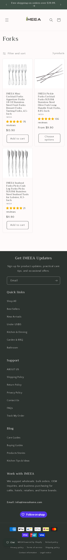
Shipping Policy (15, 377)
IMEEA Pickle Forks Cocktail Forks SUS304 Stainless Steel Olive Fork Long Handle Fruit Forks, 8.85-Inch (49, 102)
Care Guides (13, 437)
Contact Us (13, 400)
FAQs (10, 408)
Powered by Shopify (32, 542)
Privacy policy (17, 547)
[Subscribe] (56, 281)
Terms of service (34, 547)
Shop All (11, 301)
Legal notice (45, 553)
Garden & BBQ (15, 339)
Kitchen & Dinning (17, 332)
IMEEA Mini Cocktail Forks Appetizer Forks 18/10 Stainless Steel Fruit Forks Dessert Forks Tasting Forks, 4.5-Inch (17, 103)
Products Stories (16, 453)
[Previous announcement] (6, 4)
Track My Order (15, 415)
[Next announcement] (60, 4)
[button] (7, 20)
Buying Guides (15, 445)
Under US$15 (14, 324)
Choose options (49, 138)
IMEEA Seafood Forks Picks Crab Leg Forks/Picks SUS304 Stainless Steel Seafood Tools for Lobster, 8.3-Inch (17, 192)
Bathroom (12, 347)
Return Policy (14, 384)
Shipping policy (53, 547)
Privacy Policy (14, 392)
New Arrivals (14, 316)
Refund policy (51, 542)
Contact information (28, 553)
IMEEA (20, 542)
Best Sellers (13, 309)
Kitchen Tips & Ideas (18, 460)
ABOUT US (13, 369)
